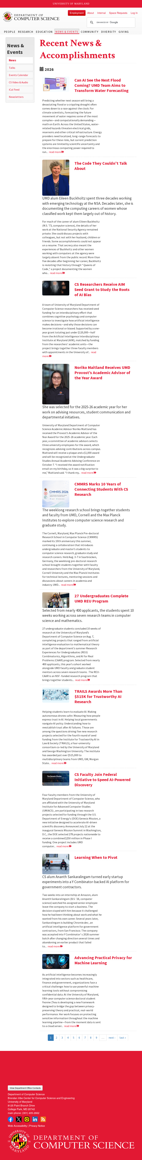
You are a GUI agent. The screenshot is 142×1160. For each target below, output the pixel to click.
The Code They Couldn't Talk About (100, 166)
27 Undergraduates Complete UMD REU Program (101, 598)
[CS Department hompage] (71, 1139)
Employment (77, 13)
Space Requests (118, 13)
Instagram (27, 1119)
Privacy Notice (37, 1125)
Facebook (10, 1119)
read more (55, 152)
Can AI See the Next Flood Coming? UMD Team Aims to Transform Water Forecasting (101, 85)
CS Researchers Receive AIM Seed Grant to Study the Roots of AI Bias (102, 289)
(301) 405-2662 (30, 1113)
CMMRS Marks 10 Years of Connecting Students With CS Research (101, 489)
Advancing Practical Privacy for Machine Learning (103, 960)
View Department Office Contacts (25, 1087)
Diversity (108, 31)
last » (122, 1037)
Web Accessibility (17, 1125)
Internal (101, 13)
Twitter (18, 1119)
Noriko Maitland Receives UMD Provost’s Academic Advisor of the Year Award (102, 372)
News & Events (66, 31)
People (10, 31)
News (12, 60)
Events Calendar (18, 75)
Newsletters (16, 97)
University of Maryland (71, 3)
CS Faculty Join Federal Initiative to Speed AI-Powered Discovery (102, 779)
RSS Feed (43, 1119)
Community (89, 31)
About (90, 13)
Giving (124, 31)
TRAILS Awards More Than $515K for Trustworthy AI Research (98, 696)
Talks (12, 67)
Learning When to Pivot (95, 857)
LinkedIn (35, 1119)
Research (25, 31)
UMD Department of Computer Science (31, 17)
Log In (134, 13)
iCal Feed (14, 89)
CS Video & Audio (18, 82)
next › (112, 1037)
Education (44, 31)
